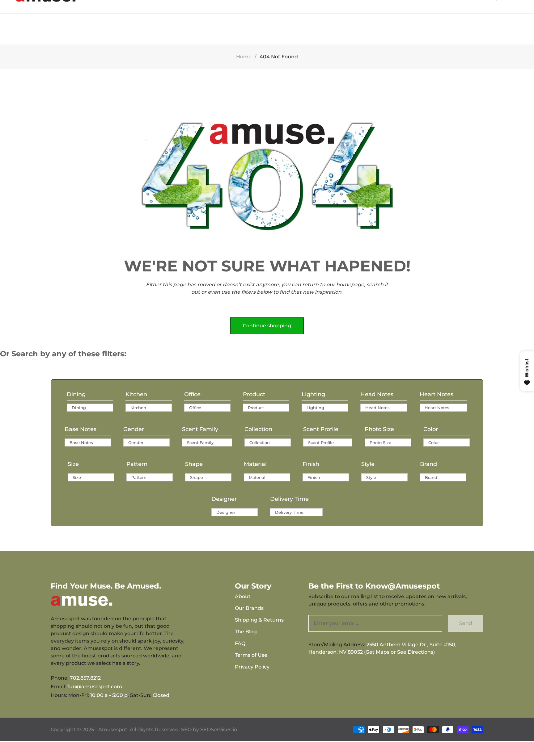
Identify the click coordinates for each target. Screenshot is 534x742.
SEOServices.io (218, 729)
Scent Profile (320, 429)
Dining (76, 394)
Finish (311, 464)
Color (430, 429)
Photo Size (379, 429)
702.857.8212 (85, 678)
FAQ (240, 643)
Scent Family (200, 429)
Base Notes (80, 429)
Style (368, 464)
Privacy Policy (252, 667)
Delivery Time (289, 499)
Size (73, 464)
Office (192, 394)
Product (254, 394)
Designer (224, 499)
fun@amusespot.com (94, 687)
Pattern (136, 464)
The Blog (246, 632)
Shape (194, 464)
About (243, 596)
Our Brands (249, 608)
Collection (258, 429)
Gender (133, 429)
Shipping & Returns (259, 620)
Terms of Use (251, 655)
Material (255, 464)
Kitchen (136, 394)
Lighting (313, 394)
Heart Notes (436, 394)
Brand (428, 464)
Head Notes (376, 394)
